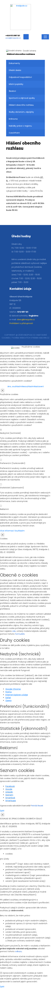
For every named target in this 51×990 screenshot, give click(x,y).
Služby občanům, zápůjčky (21, 112)
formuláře (20, 634)
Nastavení (39, 386)
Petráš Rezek (37, 805)
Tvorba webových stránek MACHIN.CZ (30, 337)
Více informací (7, 530)
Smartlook (10, 797)
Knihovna (13, 119)
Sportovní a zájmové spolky (22, 98)
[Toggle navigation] (45, 36)
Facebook (10, 786)
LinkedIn (9, 792)
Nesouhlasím (28, 386)
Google (8, 789)
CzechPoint (14, 132)
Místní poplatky (16, 84)
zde (14, 631)
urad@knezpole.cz (13, 38)
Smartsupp (10, 800)
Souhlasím (20, 530)
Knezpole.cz (29, 335)
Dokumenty (14, 63)
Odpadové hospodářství (20, 77)
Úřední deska (15, 70)
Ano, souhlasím (14, 386)
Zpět (2, 810)
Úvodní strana (29, 51)
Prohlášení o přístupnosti (21, 323)
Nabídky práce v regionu (20, 125)
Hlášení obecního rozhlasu (21, 105)
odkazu (18, 951)
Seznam (9, 794)
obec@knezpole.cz (26, 319)
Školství (12, 91)
